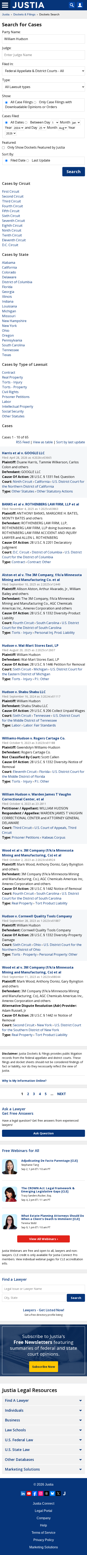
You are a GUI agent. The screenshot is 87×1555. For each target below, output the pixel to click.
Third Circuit (11, 201)
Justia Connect (43, 1503)
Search (74, 171)
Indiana (7, 301)
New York (9, 325)
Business (12, 1420)
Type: (6, 80)
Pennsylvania (12, 340)
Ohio (5, 330)
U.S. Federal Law (19, 1439)
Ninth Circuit (11, 230)
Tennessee (10, 350)
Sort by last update (70, 442)
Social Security (13, 411)
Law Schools (15, 1429)
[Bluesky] (52, 1493)
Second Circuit (12, 196)
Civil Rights (10, 392)
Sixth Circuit (11, 216)
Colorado (9, 272)
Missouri (8, 316)
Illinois (7, 296)
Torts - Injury (12, 382)
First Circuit (10, 191)
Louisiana (9, 306)
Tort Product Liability (51, 903)
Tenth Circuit (12, 235)
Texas (6, 355)
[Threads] (46, 1493)
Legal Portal (43, 1510)
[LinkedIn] (23, 1493)
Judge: (6, 48)
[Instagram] (40, 1493)
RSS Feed (23, 442)
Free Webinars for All (20, 1151)
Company (44, 1518)
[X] (58, 1493)
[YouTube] (29, 1493)
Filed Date (18, 160)
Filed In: (7, 64)
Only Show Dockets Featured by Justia (36, 147)
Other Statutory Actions (55, 491)
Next (61, 1094)
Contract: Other (39, 562)
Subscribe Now (43, 1367)
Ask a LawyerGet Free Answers (17, 1111)
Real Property (12, 377)
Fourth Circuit (12, 206)
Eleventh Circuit (14, 240)
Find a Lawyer (14, 1279)
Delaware (9, 277)
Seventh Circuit (13, 220)
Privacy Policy (43, 1540)
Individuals (14, 1410)
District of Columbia (17, 282)
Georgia (8, 291)
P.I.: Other (42, 679)
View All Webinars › (43, 1239)
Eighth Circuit (12, 225)
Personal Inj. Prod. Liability (55, 632)
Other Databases (19, 1459)
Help (43, 1525)
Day (47, 122)
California (9, 267)
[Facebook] (34, 1493)
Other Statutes (13, 416)
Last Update (41, 160)
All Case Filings (22, 102)
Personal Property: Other (58, 954)
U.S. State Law (17, 1449)
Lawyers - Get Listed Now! (43, 1310)
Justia (49, 1484)
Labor (6, 401)
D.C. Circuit (10, 245)
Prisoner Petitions (16, 397)
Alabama (8, 262)
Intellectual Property (17, 406)
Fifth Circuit (10, 211)
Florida (7, 287)
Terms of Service (43, 1532)
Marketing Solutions (22, 1469)
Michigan (9, 311)
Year (8, 127)
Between (37, 122)
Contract (8, 372)
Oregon (8, 335)
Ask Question (43, 1133)
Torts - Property (14, 387)
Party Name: (11, 32)
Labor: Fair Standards (39, 725)
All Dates (17, 122)
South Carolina (13, 345)
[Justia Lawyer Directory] (64, 1493)
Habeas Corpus (53, 837)
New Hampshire (14, 321)
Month (65, 122)
